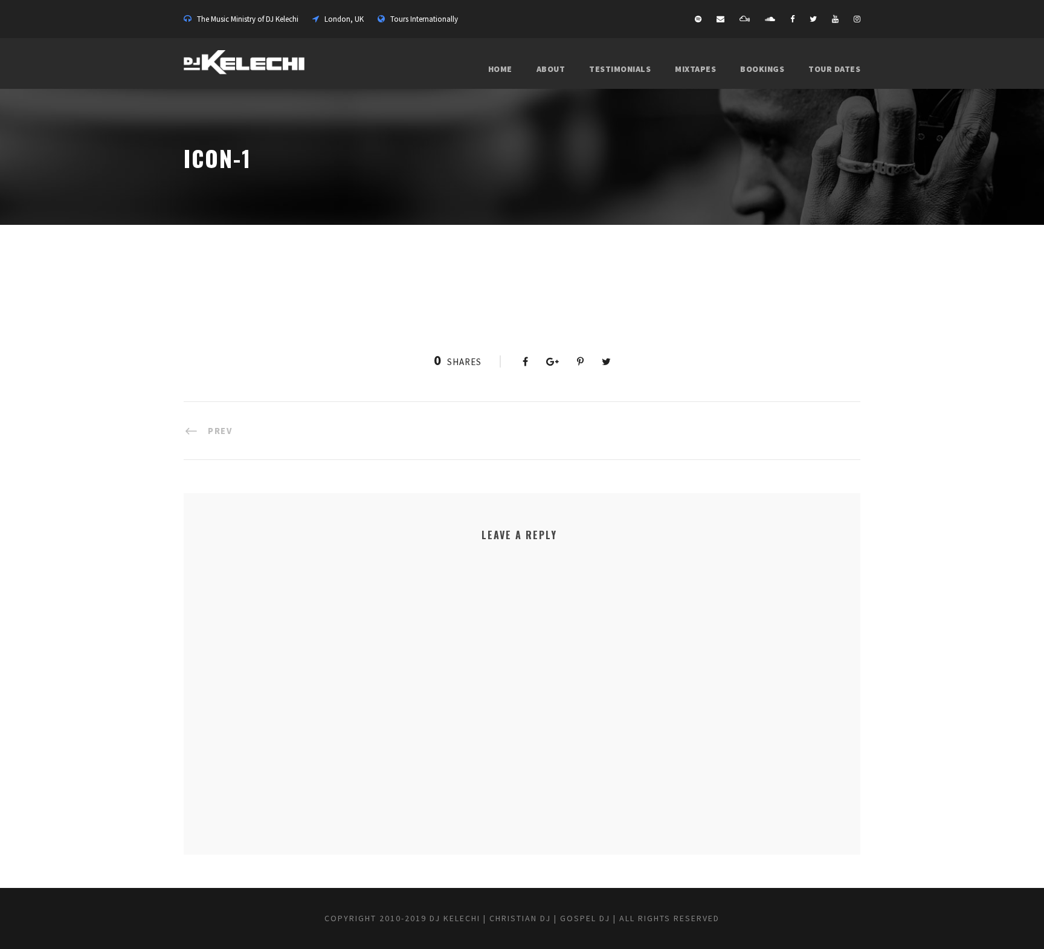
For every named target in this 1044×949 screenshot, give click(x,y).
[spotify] (698, 19)
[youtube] (835, 19)
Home (500, 68)
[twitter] (813, 19)
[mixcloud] (745, 19)
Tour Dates (834, 68)
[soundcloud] (770, 19)
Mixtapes (695, 68)
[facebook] (792, 19)
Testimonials (620, 68)
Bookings (762, 68)
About (551, 68)
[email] (720, 19)
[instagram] (857, 19)
